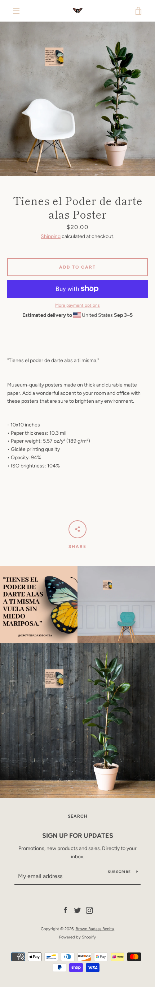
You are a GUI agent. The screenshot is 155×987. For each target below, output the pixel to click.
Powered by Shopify (77, 937)
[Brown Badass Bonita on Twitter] (77, 910)
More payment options (77, 305)
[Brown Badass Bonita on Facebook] (65, 910)
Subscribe (119, 871)
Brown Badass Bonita (95, 928)
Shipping (51, 236)
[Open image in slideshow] (77, 99)
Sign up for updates (77, 836)
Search (78, 816)
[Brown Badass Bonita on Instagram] (89, 910)
